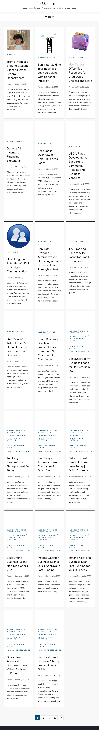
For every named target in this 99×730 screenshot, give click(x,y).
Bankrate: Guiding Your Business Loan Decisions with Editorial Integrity (49, 73)
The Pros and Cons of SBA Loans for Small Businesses (79, 255)
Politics (11, 55)
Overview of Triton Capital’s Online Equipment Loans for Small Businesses (18, 347)
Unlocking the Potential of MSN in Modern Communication (18, 265)
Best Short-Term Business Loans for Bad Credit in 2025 (79, 365)
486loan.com (49, 3)
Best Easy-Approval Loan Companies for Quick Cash (47, 464)
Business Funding (78, 336)
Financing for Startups (76, 340)
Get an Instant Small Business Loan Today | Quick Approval (79, 464)
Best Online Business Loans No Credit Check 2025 (17, 564)
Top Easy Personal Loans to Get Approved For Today (18, 464)
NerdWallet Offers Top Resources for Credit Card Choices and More (80, 73)
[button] (49, 17)
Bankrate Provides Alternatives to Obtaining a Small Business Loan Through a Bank (49, 259)
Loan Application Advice (77, 347)
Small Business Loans (81, 352)
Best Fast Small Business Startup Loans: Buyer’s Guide (49, 663)
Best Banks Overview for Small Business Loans (48, 157)
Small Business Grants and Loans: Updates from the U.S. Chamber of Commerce (48, 349)
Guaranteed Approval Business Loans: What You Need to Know (17, 665)
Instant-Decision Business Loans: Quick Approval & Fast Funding (49, 564)
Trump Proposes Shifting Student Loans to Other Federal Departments (17, 70)
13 (56, 717)
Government (75, 146)
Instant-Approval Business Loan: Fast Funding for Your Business (80, 564)
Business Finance (46, 57)
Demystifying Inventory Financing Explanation (15, 155)
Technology (13, 252)
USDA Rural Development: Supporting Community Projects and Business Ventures (78, 166)
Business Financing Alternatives (78, 332)
